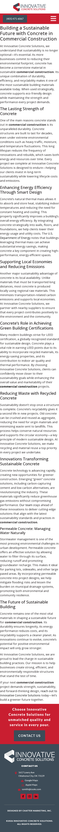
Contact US (29, 766)
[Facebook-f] (23, 796)
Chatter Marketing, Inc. (37, 810)
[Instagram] (29, 796)
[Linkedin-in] (36, 796)
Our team (25, 505)
